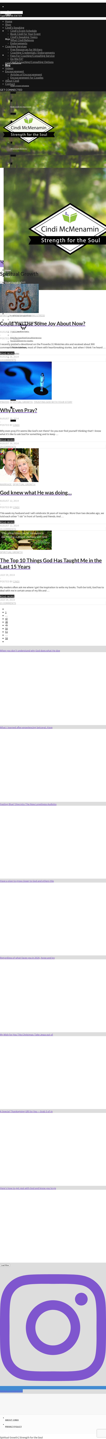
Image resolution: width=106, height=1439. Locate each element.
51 (6, 631)
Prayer (4, 402)
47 (6, 618)
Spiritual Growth (11, 315)
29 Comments (8, 446)
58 (6, 638)
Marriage (6, 484)
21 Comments (8, 603)
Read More (7, 353)
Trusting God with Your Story (53, 402)
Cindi (16, 338)
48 (6, 622)
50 (6, 628)
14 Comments (8, 359)
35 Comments (8, 528)
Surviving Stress (34, 315)
